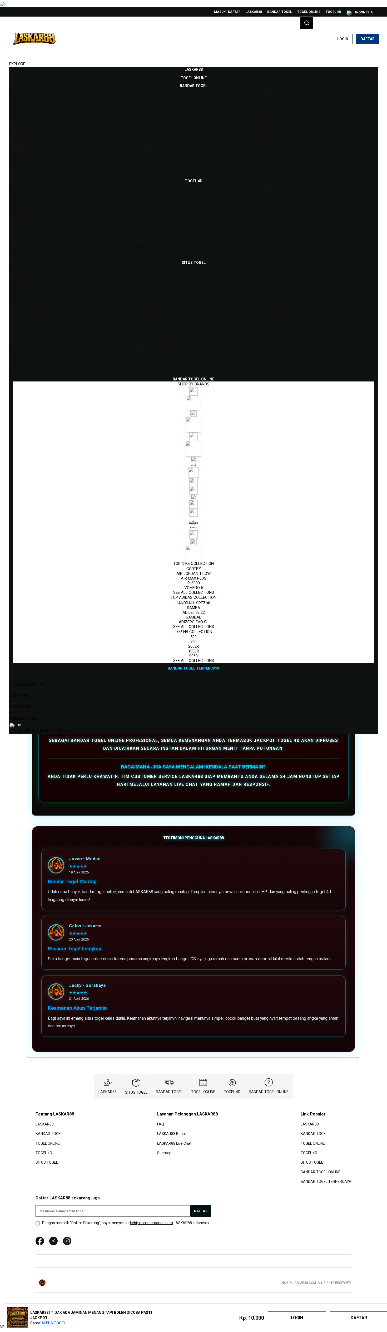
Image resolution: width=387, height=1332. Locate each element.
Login (342, 39)
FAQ (160, 1124)
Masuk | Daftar (227, 12)
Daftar (367, 39)
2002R (193, 646)
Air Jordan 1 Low (193, 573)
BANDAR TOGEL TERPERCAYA (326, 1181)
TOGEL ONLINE (308, 12)
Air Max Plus (193, 578)
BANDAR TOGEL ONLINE (269, 1092)
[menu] (193, 369)
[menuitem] (193, 69)
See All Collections (193, 592)
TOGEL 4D (333, 12)
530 (193, 637)
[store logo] (34, 39)
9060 (193, 656)
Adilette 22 (193, 612)
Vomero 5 (193, 587)
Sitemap (164, 1153)
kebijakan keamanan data (151, 1223)
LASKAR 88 (19, 707)
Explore (17, 64)
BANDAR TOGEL (279, 12)
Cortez (193, 568)
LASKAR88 (253, 12)
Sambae (193, 617)
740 (193, 641)
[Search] (306, 23)
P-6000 (193, 583)
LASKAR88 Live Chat (174, 1143)
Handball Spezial (193, 603)
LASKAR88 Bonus (172, 1134)
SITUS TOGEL (136, 1092)
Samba (193, 607)
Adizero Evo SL (194, 622)
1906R (193, 651)
